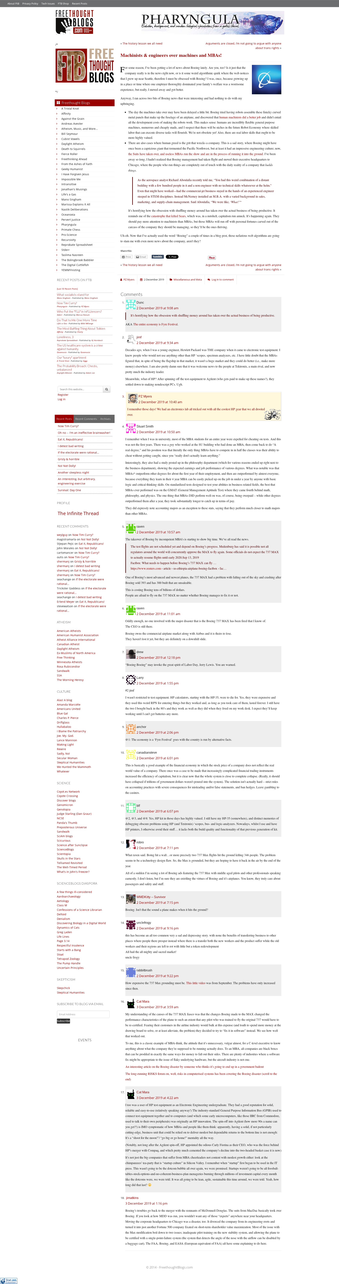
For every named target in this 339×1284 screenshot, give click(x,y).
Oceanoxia (68, 214)
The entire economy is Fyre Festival (155, 324)
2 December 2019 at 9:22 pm (158, 976)
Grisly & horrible (68, 459)
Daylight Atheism (72, 144)
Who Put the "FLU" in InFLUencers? (79, 311)
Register (63, 395)
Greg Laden (64, 932)
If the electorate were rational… (78, 452)
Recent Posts (79, 3)
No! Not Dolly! (67, 466)
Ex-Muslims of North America (76, 653)
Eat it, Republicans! (70, 439)
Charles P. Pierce (67, 718)
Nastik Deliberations (74, 209)
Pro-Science (69, 235)
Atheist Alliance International (76, 640)
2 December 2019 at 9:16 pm (158, 928)
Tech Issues (48, 3)
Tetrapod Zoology (68, 959)
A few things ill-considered (74, 892)
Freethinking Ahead (74, 159)
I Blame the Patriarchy (71, 731)
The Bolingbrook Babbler (77, 260)
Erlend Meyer (66, 601)
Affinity (66, 113)
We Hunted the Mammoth (74, 767)
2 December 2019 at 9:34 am (158, 343)
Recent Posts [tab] (64, 418)
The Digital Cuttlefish (75, 265)
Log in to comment (223, 279)
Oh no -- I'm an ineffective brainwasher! (84, 433)
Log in (62, 399)
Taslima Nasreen (72, 255)
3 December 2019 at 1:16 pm (146, 1203)
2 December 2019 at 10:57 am (158, 532)
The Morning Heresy (70, 680)
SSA (59, 675)
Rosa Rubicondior (68, 666)
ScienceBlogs (65, 849)
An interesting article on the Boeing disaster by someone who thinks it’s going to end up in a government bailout (194, 1066)
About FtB (13, 3)
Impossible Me (71, 179)
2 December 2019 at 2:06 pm (158, 732)
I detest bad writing (71, 446)
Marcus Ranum (83, 314)
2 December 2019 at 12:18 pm (158, 657)
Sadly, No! (63, 753)
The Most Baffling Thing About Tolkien (81, 328)
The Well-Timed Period (72, 867)
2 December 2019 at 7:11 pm (158, 848)
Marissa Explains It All (75, 204)
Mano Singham (71, 199)
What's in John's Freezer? (73, 872)
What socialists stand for (73, 294)
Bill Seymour (69, 134)
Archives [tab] (105, 418)
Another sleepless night (73, 472)
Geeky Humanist (72, 169)
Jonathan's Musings (74, 189)
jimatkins (132, 1198)
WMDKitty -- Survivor (151, 897)
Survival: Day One (69, 490)
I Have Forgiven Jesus (75, 174)
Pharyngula (68, 224)
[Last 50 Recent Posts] (67, 288)
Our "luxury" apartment (71, 357)
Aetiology (63, 901)
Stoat (60, 954)
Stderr (65, 250)
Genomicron (65, 805)
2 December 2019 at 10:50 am (158, 432)
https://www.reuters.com (146, 568)
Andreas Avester (72, 123)
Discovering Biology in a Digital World (81, 923)
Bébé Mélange (87, 323)
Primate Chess (70, 229)
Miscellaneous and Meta (188, 279)
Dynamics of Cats (68, 927)
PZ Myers (85, 306)
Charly (80, 331)
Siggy (85, 360)
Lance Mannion (67, 740)
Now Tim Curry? (67, 303)
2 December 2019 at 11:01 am (158, 614)
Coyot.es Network (68, 791)
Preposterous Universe (72, 827)
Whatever (63, 771)
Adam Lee (90, 372)
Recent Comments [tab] (86, 418)
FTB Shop (63, 3)
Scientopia (64, 854)
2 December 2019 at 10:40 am (160, 402)
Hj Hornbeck (97, 340)
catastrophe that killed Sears (168, 216)
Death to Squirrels (73, 149)
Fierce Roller (69, 154)
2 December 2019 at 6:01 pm (158, 758)
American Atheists (69, 631)
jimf (139, 337)
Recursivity (68, 240)
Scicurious (63, 840)
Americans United (68, 709)
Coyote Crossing (67, 796)
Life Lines (63, 936)
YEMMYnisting (70, 270)
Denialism (63, 919)
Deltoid (61, 914)
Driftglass (63, 722)
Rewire (61, 749)
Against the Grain (72, 119)
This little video (195, 983)
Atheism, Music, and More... (79, 129)
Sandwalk (63, 671)
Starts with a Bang (69, 950)
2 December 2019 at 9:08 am (158, 308)
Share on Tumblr (158, 257)
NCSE (60, 818)
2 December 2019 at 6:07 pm (158, 811)
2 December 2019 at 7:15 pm (158, 902)
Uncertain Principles (70, 968)
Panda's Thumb (67, 823)
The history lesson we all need (142, 43)
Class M (62, 905)
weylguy (62, 535)
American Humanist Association (78, 635)
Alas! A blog (64, 700)
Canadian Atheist (68, 644)
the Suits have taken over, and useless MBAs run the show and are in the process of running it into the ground (195, 154)
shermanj (63, 561)
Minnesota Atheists (69, 662)
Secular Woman (67, 758)
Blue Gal (62, 713)
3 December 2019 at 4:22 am (158, 1098)
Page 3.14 (63, 941)
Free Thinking (66, 657)
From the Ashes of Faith (76, 164)
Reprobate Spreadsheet (77, 245)
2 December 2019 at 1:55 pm (158, 683)
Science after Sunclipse (72, 845)
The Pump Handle (68, 963)
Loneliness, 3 (65, 337)
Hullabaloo (64, 727)
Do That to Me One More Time (77, 320)
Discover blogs (66, 800)
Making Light (65, 744)
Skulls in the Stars (68, 858)
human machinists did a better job (240, 117)
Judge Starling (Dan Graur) (74, 814)
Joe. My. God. (65, 736)
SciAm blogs (65, 836)
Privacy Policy (30, 3)
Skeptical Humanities (71, 762)
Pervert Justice (70, 219)
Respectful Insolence (70, 945)
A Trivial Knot (70, 108)
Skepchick (63, 988)
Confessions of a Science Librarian (79, 910)
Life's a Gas (68, 194)
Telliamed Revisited (70, 863)
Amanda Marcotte (68, 704)
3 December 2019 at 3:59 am (158, 1007)
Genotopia (63, 809)
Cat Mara (143, 1001)
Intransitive (68, 184)
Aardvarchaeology (68, 896)
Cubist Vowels (70, 139)
